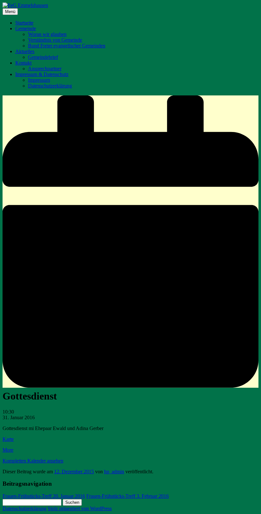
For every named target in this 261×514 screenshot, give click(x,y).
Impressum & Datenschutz (41, 74)
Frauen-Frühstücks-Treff (44, 496)
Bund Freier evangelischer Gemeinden (66, 45)
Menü (10, 11)
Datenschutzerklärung (50, 85)
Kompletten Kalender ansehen (33, 460)
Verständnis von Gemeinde (55, 40)
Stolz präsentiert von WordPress (80, 508)
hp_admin (114, 471)
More (8, 450)
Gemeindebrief (43, 57)
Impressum (39, 80)
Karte (8, 439)
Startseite (24, 22)
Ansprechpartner (44, 68)
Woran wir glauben (47, 34)
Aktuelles (24, 51)
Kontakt (23, 63)
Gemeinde (25, 28)
